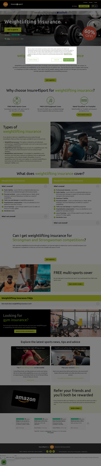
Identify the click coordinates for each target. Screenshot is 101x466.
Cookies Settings (33, 59)
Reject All (56, 59)
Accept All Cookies (68, 59)
